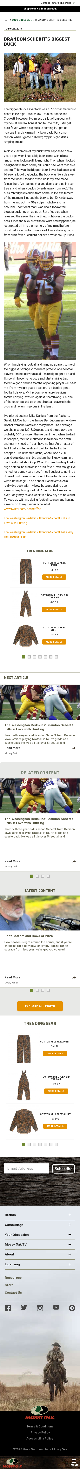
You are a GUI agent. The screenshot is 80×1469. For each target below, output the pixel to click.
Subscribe (63, 1168)
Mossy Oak (10, 753)
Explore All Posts (40, 1006)
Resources (13, 1278)
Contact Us (13, 1292)
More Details (54, 577)
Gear (15, 982)
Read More (12, 748)
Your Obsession (22, 20)
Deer (7, 982)
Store (9, 1285)
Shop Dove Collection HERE (40, 8)
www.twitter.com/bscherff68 (22, 509)
